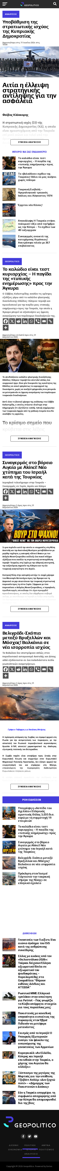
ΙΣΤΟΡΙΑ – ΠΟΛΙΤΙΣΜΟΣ (40, 1149)
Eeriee (49, 1166)
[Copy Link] (50, 321)
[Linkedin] (25, 321)
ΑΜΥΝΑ (46, 1145)
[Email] (44, 321)
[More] (6, 327)
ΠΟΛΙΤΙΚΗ (30, 1145)
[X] (12, 321)
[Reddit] (18, 321)
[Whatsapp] (31, 321)
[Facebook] (6, 321)
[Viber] (37, 321)
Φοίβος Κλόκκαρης (15, 114)
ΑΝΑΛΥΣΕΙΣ (31, 1154)
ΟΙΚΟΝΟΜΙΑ (15, 1149)
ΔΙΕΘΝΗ (14, 1145)
